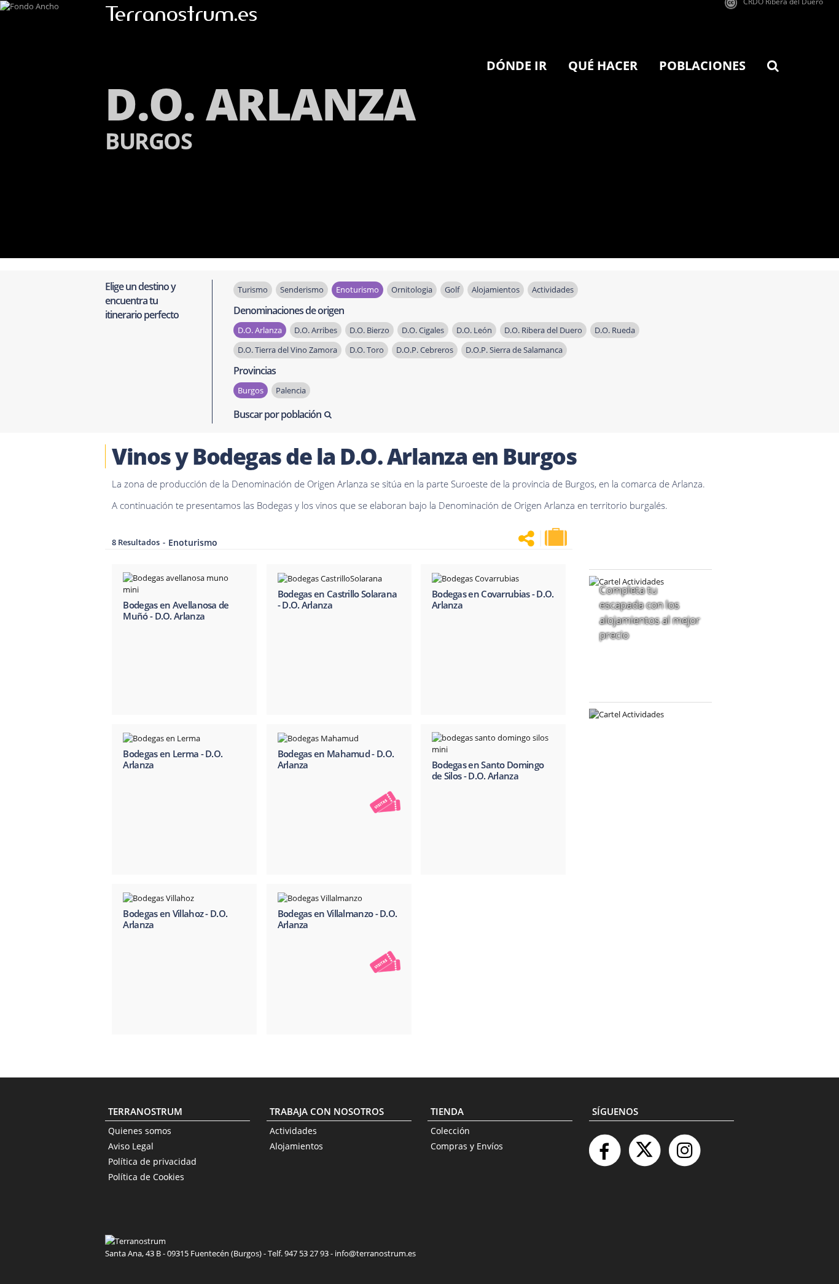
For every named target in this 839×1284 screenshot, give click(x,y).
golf (452, 289)
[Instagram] (684, 1145)
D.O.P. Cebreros (424, 349)
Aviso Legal (131, 1146)
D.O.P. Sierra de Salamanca (514, 349)
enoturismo (357, 289)
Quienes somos (139, 1130)
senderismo (302, 289)
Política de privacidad (152, 1161)
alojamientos (496, 289)
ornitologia (411, 289)
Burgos (250, 390)
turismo (253, 289)
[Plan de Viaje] (557, 537)
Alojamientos (296, 1146)
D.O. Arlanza (260, 330)
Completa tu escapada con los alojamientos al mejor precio (649, 612)
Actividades (293, 1130)
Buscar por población (277, 414)
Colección (450, 1130)
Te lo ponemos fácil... (643, 792)
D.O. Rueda (615, 330)
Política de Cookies (146, 1177)
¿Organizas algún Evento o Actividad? (644, 729)
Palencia (291, 390)
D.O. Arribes (315, 330)
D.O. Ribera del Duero (543, 330)
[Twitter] (644, 1145)
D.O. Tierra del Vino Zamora (287, 349)
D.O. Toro (366, 349)
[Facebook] (604, 1145)
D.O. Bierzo (369, 330)
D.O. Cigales (423, 330)
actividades (553, 289)
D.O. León (474, 330)
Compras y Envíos (467, 1146)
